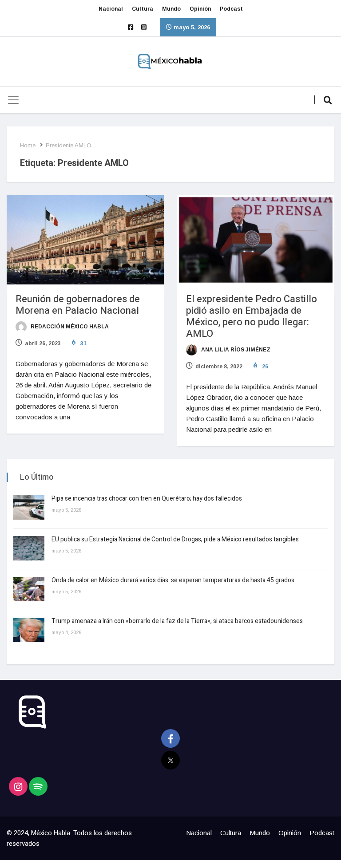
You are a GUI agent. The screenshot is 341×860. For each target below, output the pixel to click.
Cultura (142, 9)
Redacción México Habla (69, 326)
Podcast (231, 9)
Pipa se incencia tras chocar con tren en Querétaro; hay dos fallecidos (147, 498)
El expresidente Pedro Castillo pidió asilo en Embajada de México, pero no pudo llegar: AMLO (251, 316)
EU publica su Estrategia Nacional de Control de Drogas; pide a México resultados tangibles (175, 539)
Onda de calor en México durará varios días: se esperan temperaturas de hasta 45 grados (173, 580)
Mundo (171, 9)
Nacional (111, 9)
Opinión (200, 9)
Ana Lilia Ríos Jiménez (235, 350)
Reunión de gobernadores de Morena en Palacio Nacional (78, 305)
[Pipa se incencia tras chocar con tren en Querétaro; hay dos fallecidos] (28, 507)
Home (28, 145)
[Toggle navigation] (13, 100)
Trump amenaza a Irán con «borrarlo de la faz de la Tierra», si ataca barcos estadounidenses (177, 621)
